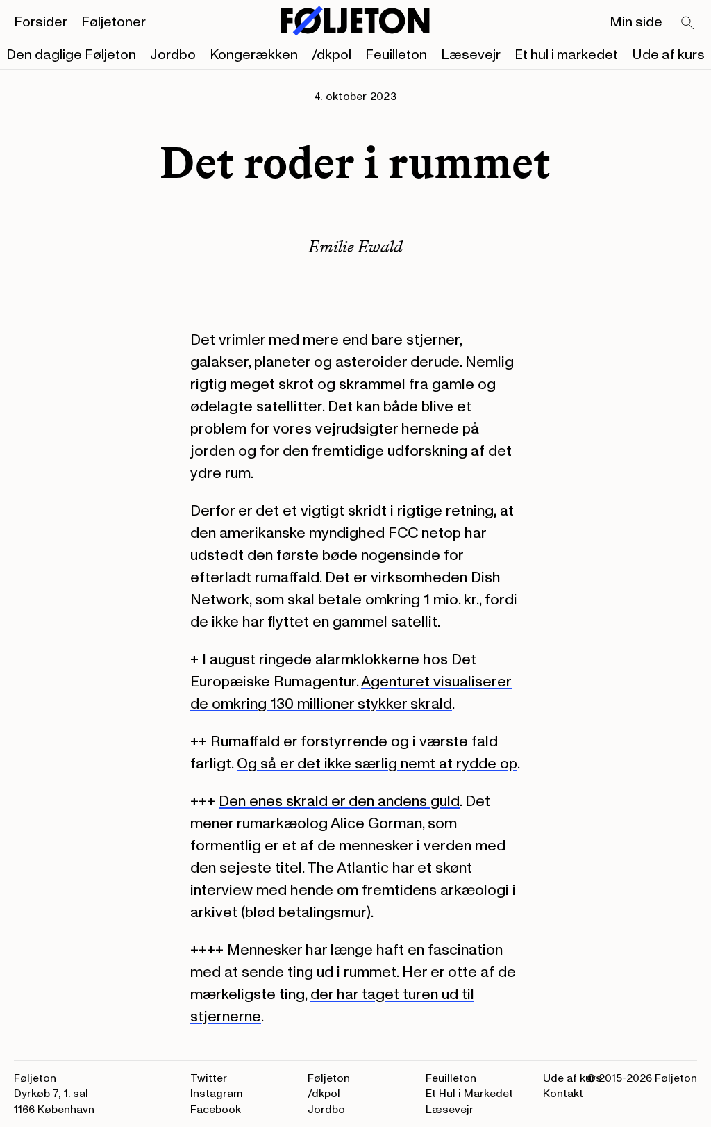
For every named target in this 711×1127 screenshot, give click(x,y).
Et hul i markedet (566, 55)
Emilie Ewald (355, 246)
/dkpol (331, 55)
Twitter (208, 1078)
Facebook (215, 1109)
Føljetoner (113, 22)
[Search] (688, 24)
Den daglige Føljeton (71, 55)
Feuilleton (396, 55)
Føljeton (329, 1078)
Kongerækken (254, 55)
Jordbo (173, 55)
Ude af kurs (668, 55)
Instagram (216, 1093)
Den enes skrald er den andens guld (339, 801)
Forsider (40, 22)
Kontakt (563, 1093)
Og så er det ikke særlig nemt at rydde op (377, 763)
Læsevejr (471, 55)
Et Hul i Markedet (469, 1093)
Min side (636, 22)
